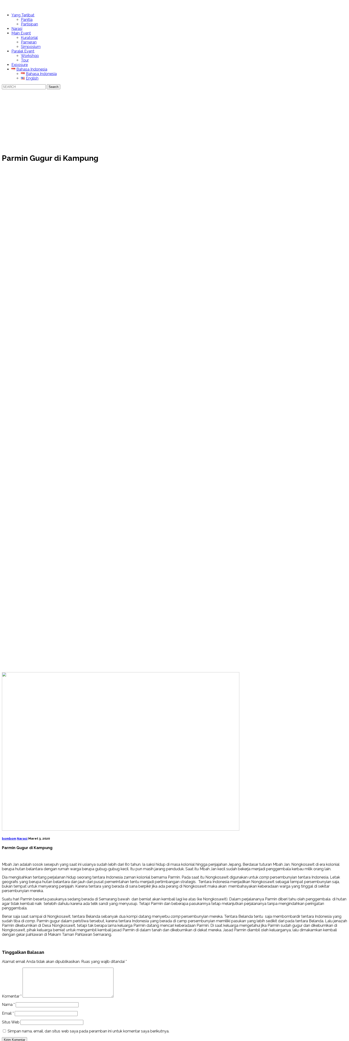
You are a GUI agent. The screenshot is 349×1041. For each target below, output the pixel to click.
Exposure (19, 64)
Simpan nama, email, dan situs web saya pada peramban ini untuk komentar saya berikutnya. (88, 1031)
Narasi (16, 28)
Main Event (21, 33)
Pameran (29, 42)
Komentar (12, 996)
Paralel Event (22, 51)
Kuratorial (29, 37)
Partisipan (29, 24)
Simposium (31, 46)
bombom (9, 838)
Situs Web (10, 1022)
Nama (8, 1004)
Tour (25, 60)
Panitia (27, 19)
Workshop (30, 55)
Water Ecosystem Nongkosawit (48, 5)
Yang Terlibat (22, 15)
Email (8, 1013)
